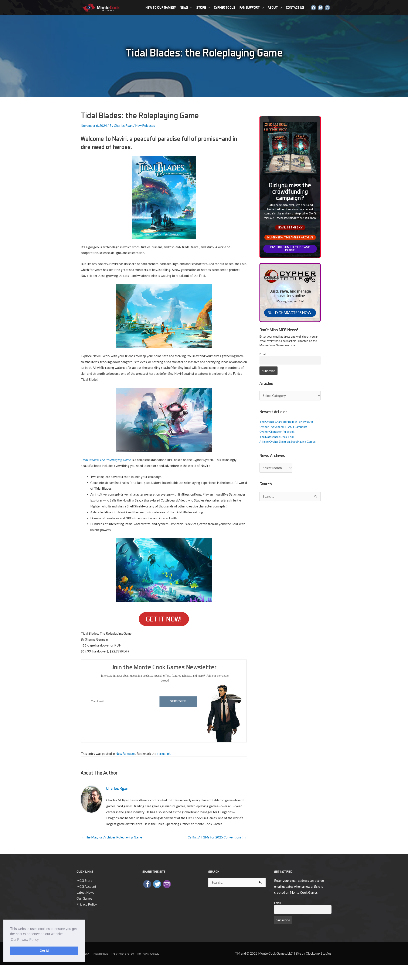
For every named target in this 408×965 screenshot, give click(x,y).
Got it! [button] (44, 950)
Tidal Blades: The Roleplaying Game (106, 460)
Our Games (84, 898)
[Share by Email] (167, 884)
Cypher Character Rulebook (277, 431)
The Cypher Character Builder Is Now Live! (286, 421)
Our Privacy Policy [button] (25, 939)
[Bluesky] (320, 7)
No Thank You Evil (148, 953)
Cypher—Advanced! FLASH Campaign (283, 426)
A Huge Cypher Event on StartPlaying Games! (287, 441)
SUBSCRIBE (178, 701)
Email (262, 354)
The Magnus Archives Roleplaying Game (111, 837)
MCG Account (86, 886)
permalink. (164, 753)
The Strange (100, 953)
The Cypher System (122, 953)
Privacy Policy (86, 904)
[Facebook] (313, 7)
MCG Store (84, 880)
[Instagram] (327, 7)
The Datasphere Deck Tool (276, 436)
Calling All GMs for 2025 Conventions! (217, 837)
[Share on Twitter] (157, 884)
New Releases (145, 125)
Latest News (85, 892)
